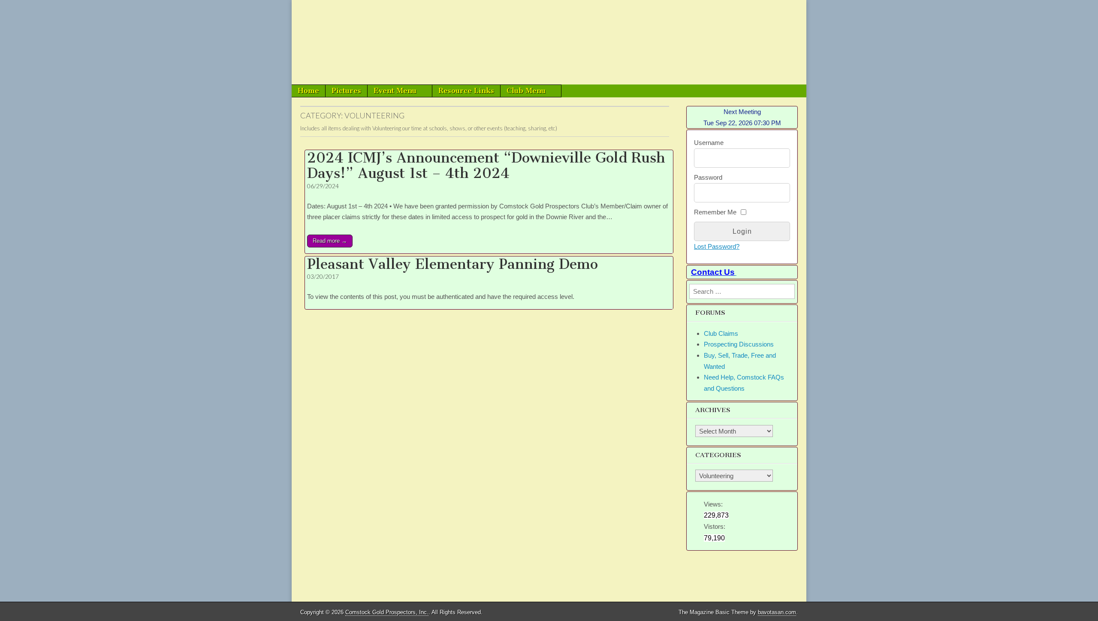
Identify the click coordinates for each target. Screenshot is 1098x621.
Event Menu (395, 90)
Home (308, 90)
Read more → (330, 241)
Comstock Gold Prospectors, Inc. (386, 612)
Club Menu (526, 90)
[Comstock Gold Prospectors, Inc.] (549, 42)
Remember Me (715, 212)
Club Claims (721, 333)
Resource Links (466, 90)
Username (709, 142)
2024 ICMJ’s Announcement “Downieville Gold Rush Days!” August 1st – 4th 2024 (486, 165)
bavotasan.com (777, 612)
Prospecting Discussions (739, 344)
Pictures (346, 90)
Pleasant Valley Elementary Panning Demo (452, 264)
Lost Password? (716, 246)
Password (708, 177)
